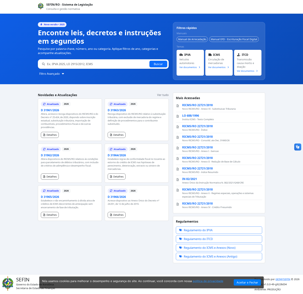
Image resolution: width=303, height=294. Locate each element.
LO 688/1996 (190, 116)
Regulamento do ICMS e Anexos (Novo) (209, 248)
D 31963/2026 (117, 110)
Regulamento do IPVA (198, 230)
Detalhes (51, 134)
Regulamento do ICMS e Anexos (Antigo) (210, 256)
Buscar (158, 64)
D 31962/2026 (50, 155)
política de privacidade (208, 281)
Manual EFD (234, 39)
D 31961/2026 (50, 110)
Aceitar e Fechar (247, 282)
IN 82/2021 (189, 179)
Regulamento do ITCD (198, 239)
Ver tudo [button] (163, 95)
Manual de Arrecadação (192, 39)
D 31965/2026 (50, 197)
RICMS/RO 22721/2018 (197, 105)
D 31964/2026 (117, 155)
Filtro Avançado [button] (49, 74)
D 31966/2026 (117, 197)
